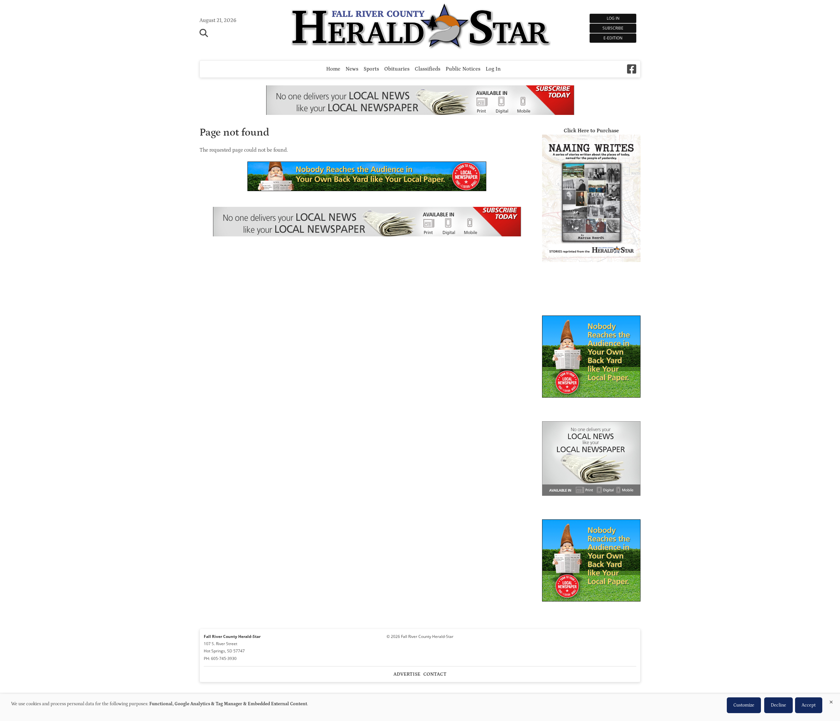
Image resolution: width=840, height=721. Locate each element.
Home (333, 69)
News (352, 69)
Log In (613, 18)
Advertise (406, 674)
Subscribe (612, 28)
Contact (435, 674)
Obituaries (397, 69)
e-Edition (612, 38)
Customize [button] (743, 705)
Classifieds (427, 69)
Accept (809, 705)
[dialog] (420, 707)
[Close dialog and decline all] (831, 701)
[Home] (420, 27)
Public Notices (463, 69)
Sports (371, 69)
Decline (778, 705)
